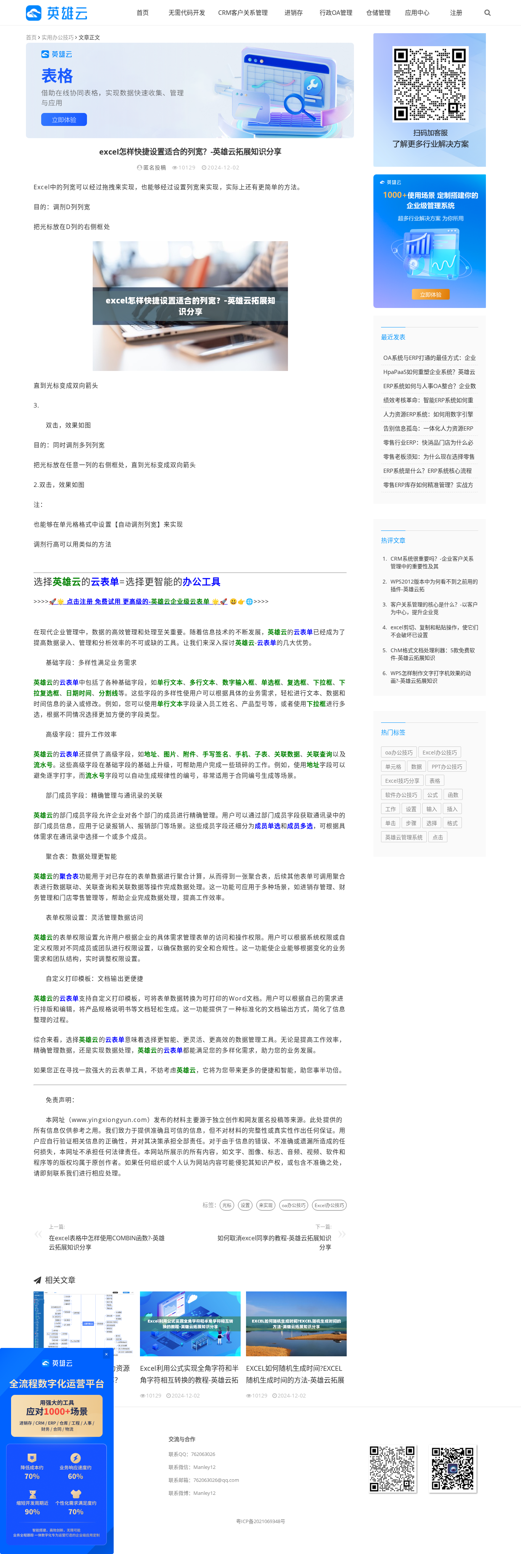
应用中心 (417, 12)
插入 (452, 808)
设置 (245, 1205)
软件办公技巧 (401, 794)
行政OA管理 (336, 12)
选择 (431, 823)
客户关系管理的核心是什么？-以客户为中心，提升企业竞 (434, 608)
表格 (434, 780)
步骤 (411, 823)
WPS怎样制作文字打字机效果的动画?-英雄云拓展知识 (431, 676)
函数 (453, 794)
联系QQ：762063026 (192, 1454)
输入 (431, 808)
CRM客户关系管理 (243, 12)
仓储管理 (378, 12)
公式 (432, 794)
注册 (456, 12)
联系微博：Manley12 (192, 1493)
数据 (416, 766)
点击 (438, 837)
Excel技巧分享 (402, 780)
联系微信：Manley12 (192, 1467)
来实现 (266, 1205)
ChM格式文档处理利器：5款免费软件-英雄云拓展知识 (433, 653)
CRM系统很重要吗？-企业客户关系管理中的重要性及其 (432, 562)
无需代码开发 (187, 12)
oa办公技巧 (294, 1205)
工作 (390, 808)
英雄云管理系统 (404, 837)
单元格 (393, 766)
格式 (452, 823)
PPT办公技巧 (447, 766)
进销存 (294, 12)
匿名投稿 (154, 167)
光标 (227, 1205)
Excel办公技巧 (329, 1205)
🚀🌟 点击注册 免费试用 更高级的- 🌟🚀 (138, 601)
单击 (390, 823)
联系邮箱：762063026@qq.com (204, 1480)
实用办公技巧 (58, 37)
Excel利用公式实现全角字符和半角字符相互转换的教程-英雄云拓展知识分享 (189, 1376)
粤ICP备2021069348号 (260, 1521)
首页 (143, 12)
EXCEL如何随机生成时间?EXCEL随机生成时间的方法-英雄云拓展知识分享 (295, 1376)
